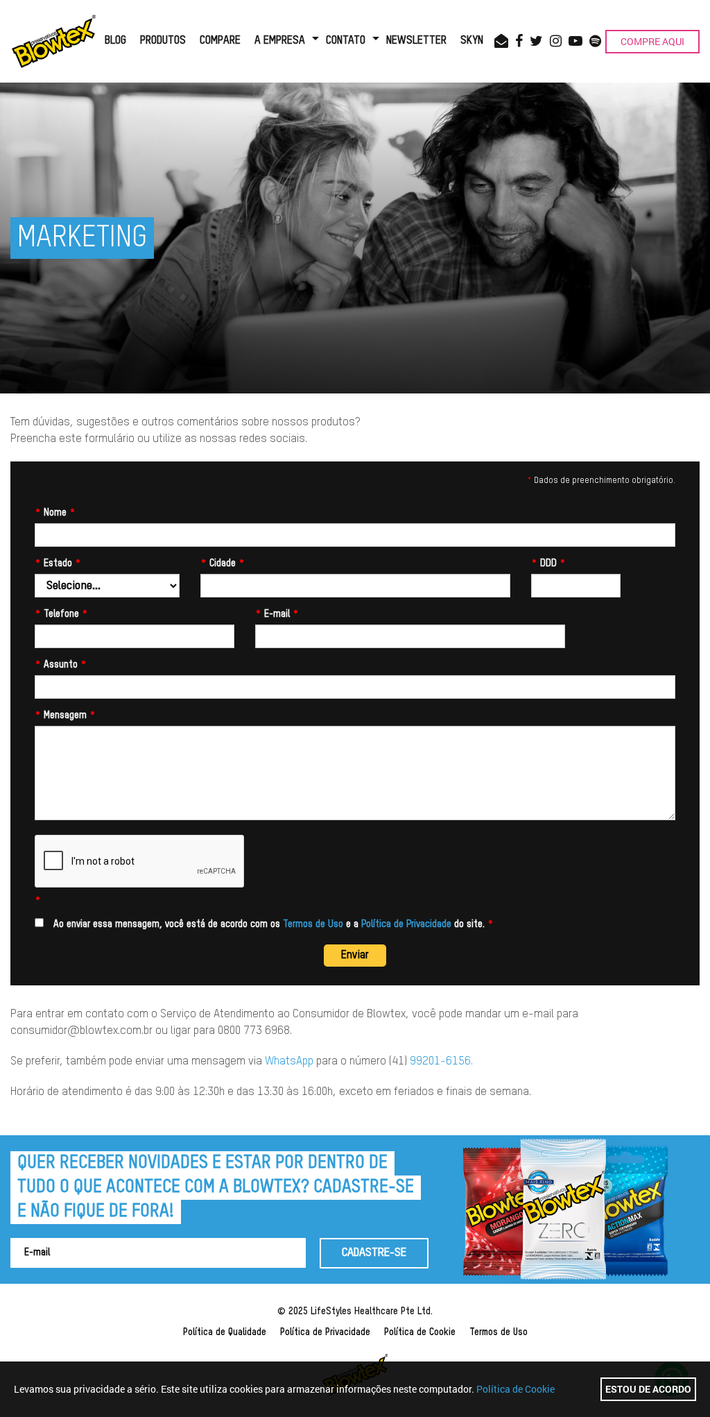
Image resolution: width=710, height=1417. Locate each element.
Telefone (61, 614)
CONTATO (345, 40)
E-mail (277, 614)
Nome (55, 513)
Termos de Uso (313, 924)
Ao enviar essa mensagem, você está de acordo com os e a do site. (272, 924)
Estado (58, 563)
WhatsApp (289, 1061)
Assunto (61, 665)
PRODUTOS (163, 40)
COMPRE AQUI (652, 41)
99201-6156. (441, 1061)
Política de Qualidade (224, 1332)
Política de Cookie (420, 1332)
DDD (548, 563)
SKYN (471, 40)
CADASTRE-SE (374, 1253)
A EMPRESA (279, 40)
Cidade (222, 563)
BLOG (115, 40)
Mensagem (65, 715)
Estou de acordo (648, 1388)
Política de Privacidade (406, 924)
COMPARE (220, 40)
